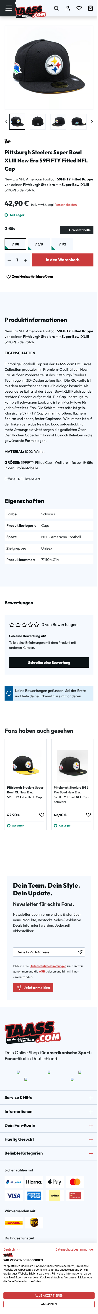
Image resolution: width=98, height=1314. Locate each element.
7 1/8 (15, 244)
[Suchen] (56, 8)
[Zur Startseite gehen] (30, 11)
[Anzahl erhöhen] (25, 259)
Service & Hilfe (18, 1097)
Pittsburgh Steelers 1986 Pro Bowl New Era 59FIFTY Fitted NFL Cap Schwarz (71, 794)
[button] (11, 1249)
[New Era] (8, 141)
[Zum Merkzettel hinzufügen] (41, 814)
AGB (42, 971)
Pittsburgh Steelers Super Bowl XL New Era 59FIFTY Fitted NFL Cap (25, 792)
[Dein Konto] (67, 8)
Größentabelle (80, 230)
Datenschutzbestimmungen (75, 1249)
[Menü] (8, 8)
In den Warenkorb (63, 259)
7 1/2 (62, 244)
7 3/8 (39, 244)
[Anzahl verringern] (9, 259)
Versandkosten (66, 205)
